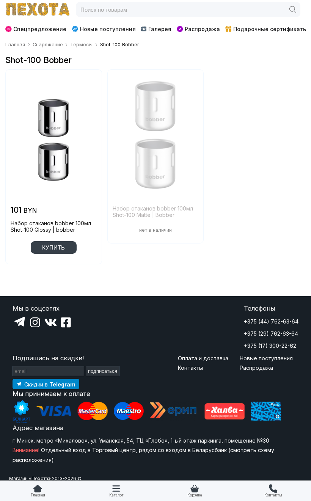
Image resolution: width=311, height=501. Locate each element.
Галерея (159, 29)
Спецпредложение (39, 29)
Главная (38, 495)
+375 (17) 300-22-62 (270, 345)
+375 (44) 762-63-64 (271, 321)
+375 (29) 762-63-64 (271, 333)
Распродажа (202, 29)
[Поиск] (292, 9)
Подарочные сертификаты (270, 29)
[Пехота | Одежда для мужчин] (38, 9)
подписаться (102, 371)
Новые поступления (108, 29)
